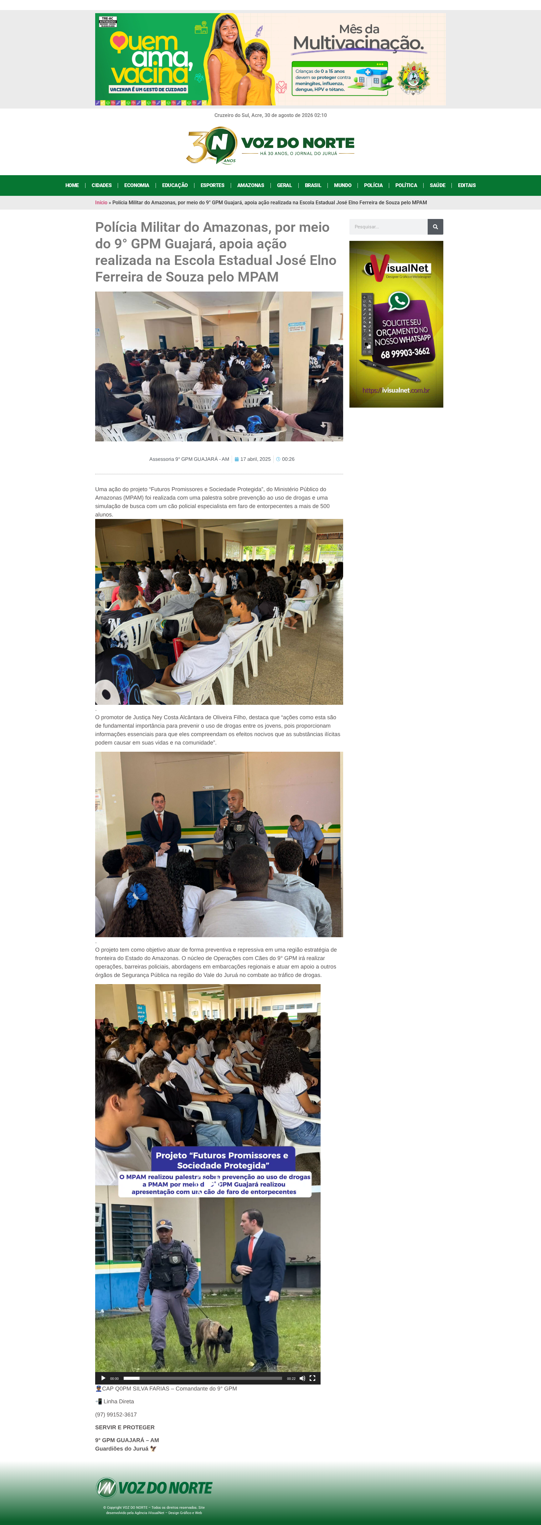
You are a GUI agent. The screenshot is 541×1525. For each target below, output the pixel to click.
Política (406, 185)
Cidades (101, 185)
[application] (208, 1184)
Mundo (342, 185)
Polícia (373, 185)
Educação (175, 185)
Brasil (313, 185)
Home (72, 185)
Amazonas (250, 185)
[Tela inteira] (312, 1378)
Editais (467, 185)
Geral (284, 185)
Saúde (437, 185)
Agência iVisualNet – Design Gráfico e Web (168, 1513)
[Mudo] (302, 1378)
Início (101, 203)
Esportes (212, 185)
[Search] (435, 227)
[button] (207, 1184)
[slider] (203, 1378)
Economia (136, 185)
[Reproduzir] (103, 1378)
